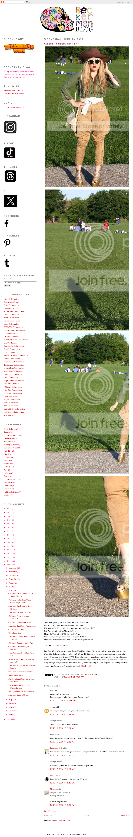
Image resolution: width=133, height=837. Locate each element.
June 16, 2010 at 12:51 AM (63, 700)
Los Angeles (8, 457)
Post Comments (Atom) (62, 820)
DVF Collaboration (11, 377)
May (11, 699)
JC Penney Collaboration (13, 387)
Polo (67, 645)
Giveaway (7, 488)
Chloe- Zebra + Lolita (16, 629)
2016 (9, 542)
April (11, 703)
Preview (7, 463)
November (13, 571)
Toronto (7, 432)
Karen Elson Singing (15, 633)
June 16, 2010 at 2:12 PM (62, 742)
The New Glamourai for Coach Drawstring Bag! (19, 686)
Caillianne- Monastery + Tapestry (20, 671)
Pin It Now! (86, 666)
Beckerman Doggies (11, 435)
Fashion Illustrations (11, 492)
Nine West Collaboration (13, 390)
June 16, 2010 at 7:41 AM (62, 714)
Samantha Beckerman (12, 90)
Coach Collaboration (11, 305)
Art (5, 470)
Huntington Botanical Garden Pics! (21, 691)
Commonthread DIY (11, 333)
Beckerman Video (10, 447)
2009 (9, 719)
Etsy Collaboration (10, 343)
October (12, 575)
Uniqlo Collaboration (11, 383)
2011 (9, 561)
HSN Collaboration (11, 352)
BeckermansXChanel (11, 302)
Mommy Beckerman (11, 444)
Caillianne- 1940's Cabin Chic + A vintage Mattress (20, 595)
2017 (9, 538)
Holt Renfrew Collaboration (14, 412)
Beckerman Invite (10, 479)
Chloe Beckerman (10, 429)
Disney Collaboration (11, 308)
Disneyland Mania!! (15, 675)
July (10, 586)
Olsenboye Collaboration (13, 374)
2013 (9, 553)
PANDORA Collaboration (13, 327)
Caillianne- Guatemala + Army (19, 622)
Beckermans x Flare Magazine (15, 330)
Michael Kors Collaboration (14, 368)
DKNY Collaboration (11, 336)
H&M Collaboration (11, 299)
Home (87, 815)
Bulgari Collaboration (12, 399)
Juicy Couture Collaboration (14, 361)
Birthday (7, 466)
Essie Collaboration (11, 402)
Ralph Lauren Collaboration (14, 380)
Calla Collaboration (11, 396)
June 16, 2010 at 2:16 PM (62, 755)
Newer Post (48, 815)
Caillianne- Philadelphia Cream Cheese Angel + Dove (19, 601)
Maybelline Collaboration (13, 371)
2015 (9, 546)
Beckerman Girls (56, 748)
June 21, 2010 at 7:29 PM (62, 805)
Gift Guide (8, 485)
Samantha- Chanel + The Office (19, 612)
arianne (52, 707)
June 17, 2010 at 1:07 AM (62, 769)
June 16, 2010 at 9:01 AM (62, 728)
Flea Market (8, 460)
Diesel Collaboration (11, 314)
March (11, 707)
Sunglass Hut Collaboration (14, 346)
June (11, 590)
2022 (9, 523)
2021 (9, 527)
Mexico (6, 495)
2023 (9, 520)
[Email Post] (95, 674)
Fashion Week (9, 438)
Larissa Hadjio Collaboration (14, 409)
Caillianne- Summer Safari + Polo (61, 43)
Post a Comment (50, 811)
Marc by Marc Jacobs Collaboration (16, 339)
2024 (9, 516)
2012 (9, 557)
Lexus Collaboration (11, 324)
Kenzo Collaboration (11, 317)
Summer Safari (58, 645)
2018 (9, 535)
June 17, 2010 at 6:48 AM (62, 783)
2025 (9, 512)
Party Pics (7, 451)
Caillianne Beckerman (73, 677)
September (13, 579)
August (12, 583)
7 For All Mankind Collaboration (16, 355)
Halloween (8, 473)
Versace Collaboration (12, 321)
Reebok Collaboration (12, 349)
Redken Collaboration (12, 358)
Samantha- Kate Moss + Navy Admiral (22, 626)
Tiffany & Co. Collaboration (14, 311)
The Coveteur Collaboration (14, 365)
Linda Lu (53, 775)
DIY (5, 454)
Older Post (125, 815)
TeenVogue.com (9, 415)
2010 (9, 564)
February (12, 710)
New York (7, 441)
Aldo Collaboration (11, 405)
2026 (9, 508)
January (12, 714)
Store (6, 476)
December (13, 568)
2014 (9, 549)
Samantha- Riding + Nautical (18, 695)
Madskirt (53, 789)
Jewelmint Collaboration (13, 393)
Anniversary (8, 482)
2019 (9, 531)
